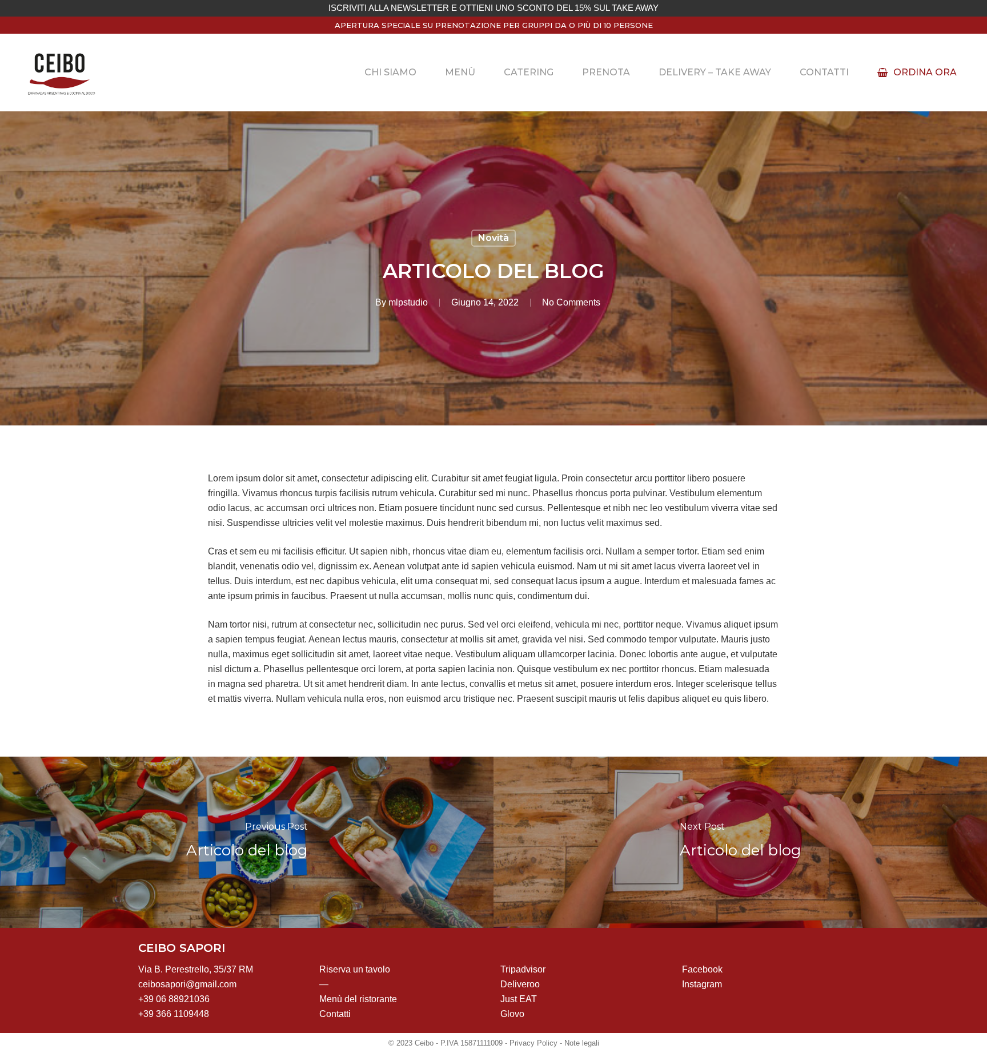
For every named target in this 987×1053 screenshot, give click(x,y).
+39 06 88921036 (174, 999)
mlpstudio (408, 302)
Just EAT (518, 999)
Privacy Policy (533, 1043)
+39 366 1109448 (173, 1014)
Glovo (512, 1014)
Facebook (702, 969)
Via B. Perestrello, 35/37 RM (195, 969)
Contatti (335, 1014)
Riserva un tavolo (354, 969)
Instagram (702, 984)
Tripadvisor (522, 969)
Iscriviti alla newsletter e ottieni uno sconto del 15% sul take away (493, 8)
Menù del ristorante (358, 999)
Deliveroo (520, 984)
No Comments (571, 302)
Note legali (581, 1043)
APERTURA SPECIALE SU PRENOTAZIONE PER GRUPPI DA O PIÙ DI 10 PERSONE (494, 25)
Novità (493, 237)
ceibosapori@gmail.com (187, 984)
